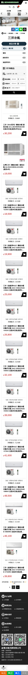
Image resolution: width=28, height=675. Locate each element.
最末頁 (18, 587)
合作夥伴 (18, 600)
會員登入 (6, 627)
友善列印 (24, 29)
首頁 (5, 33)
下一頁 (13, 587)
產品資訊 (11, 33)
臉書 (13, 29)
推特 (17, 29)
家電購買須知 (7, 609)
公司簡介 (6, 618)
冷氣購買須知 (20, 609)
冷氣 (17, 33)
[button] (2, 13)
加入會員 (18, 627)
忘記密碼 (6, 630)
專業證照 (18, 618)
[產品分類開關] (14, 44)
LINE (21, 29)
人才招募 (6, 600)
